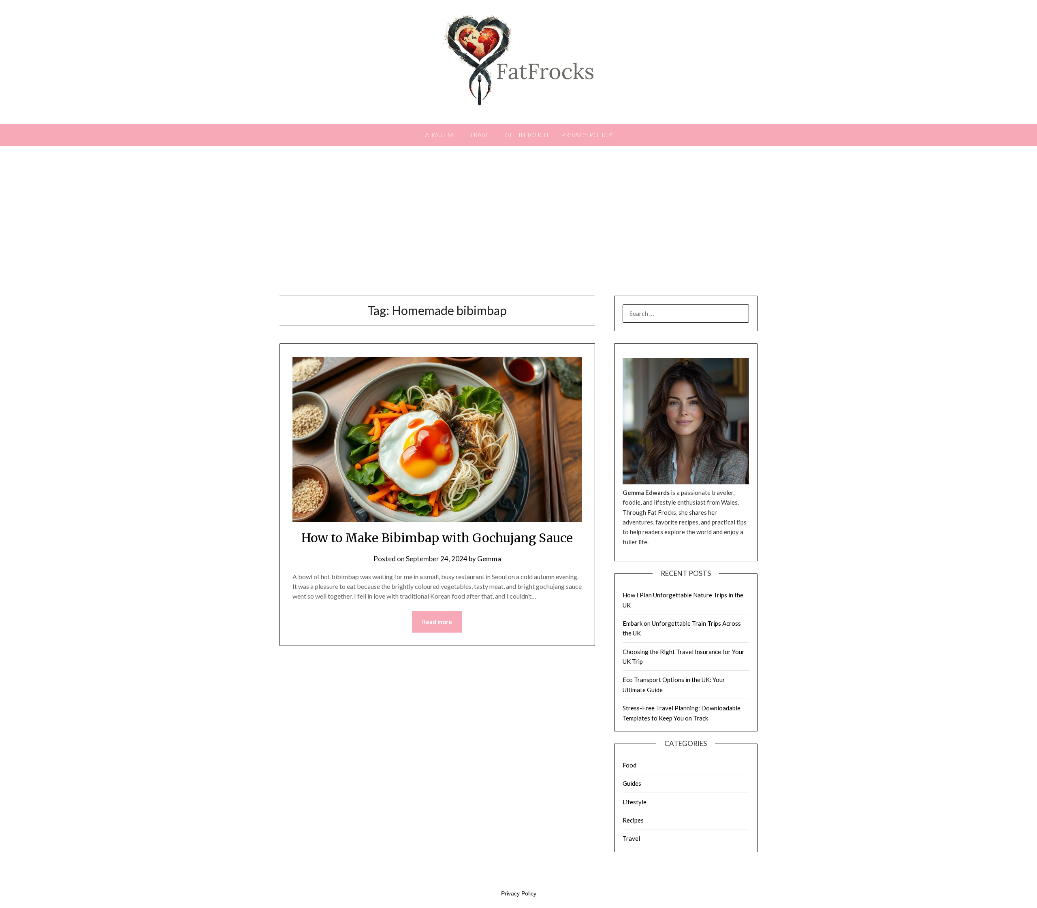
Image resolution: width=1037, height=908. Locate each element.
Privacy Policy (586, 135)
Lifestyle (635, 802)
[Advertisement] (518, 222)
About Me (441, 135)
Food (629, 765)
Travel (480, 135)
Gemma (489, 558)
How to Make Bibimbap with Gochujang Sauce (437, 538)
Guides (632, 783)
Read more (437, 621)
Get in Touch (526, 135)
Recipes (633, 820)
